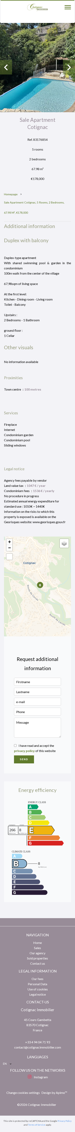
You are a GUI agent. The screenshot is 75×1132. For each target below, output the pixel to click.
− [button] (9, 547)
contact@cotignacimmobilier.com (37, 1047)
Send (24, 759)
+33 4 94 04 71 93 (37, 1042)
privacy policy (24, 751)
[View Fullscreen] (9, 557)
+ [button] (9, 541)
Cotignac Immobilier (37, 1010)
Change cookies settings (23, 1092)
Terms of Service (36, 1124)
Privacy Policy (65, 1121)
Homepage (11, 194)
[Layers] (64, 543)
